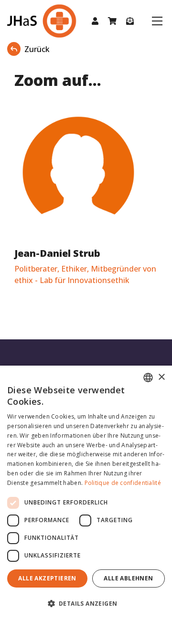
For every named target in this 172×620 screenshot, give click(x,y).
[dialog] (86, 493)
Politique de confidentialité (123, 483)
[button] (95, 21)
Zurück (37, 49)
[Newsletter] (130, 21)
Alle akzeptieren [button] (47, 578)
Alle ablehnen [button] (128, 578)
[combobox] (148, 377)
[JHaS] (31, 21)
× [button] (161, 377)
